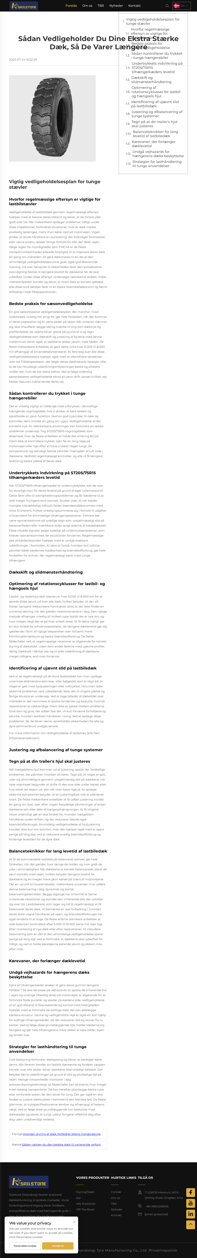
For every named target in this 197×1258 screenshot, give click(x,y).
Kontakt (134, 5)
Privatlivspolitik (163, 1250)
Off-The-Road (85, 1209)
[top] (190, 1224)
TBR (101, 5)
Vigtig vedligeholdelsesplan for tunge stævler (153, 21)
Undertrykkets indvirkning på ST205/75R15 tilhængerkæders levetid (157, 67)
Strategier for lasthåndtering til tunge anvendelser (157, 164)
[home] (24, 5)
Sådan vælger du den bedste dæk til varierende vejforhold (63, 1144)
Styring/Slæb (85, 1192)
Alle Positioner (86, 1203)
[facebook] (190, 1192)
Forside (71, 5)
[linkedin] (190, 1214)
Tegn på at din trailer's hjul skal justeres (154, 124)
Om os (87, 5)
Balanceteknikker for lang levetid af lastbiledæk (155, 134)
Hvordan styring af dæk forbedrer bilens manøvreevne (62, 1134)
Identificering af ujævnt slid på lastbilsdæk (155, 104)
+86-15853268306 (157, 1206)
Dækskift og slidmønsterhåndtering (151, 80)
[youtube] (190, 1203)
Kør (78, 1198)
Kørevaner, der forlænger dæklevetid (153, 144)
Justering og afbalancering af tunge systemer (157, 114)
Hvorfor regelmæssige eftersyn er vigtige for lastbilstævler (150, 33)
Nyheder (116, 5)
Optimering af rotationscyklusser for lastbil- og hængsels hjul (156, 92)
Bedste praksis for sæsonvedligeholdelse (150, 45)
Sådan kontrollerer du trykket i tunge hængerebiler (156, 55)
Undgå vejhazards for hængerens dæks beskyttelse (158, 154)
